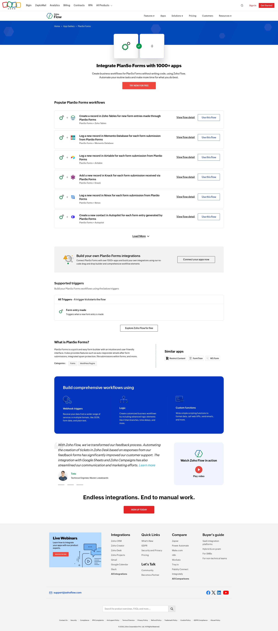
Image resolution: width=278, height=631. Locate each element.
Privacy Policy (143, 620)
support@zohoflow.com (68, 592)
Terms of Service (128, 620)
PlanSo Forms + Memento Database (96, 143)
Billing (66, 5)
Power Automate (180, 545)
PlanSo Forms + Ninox (89, 203)
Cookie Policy (185, 620)
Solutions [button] (176, 16)
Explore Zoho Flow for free (139, 328)
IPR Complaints (98, 620)
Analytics (55, 5)
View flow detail (186, 117)
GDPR (144, 545)
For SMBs (207, 553)
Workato (176, 560)
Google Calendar (119, 564)
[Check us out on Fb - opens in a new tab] (208, 593)
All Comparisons (180, 578)
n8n (174, 555)
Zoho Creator (117, 545)
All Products (102, 5)
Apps (163, 16)
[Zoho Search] (242, 5)
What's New (147, 541)
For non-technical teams (215, 558)
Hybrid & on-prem (212, 549)
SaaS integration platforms (211, 543)
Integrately (177, 574)
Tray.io (175, 564)
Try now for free (139, 85)
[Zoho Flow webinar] (75, 549)
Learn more (147, 465)
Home (57, 26)
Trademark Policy (170, 620)
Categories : (60, 363)
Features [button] (148, 16)
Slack (114, 569)
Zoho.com (11, 5)
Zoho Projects (118, 555)
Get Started (266, 5)
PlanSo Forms (84, 26)
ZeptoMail (40, 5)
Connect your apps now (196, 259)
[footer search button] (171, 609)
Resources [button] (224, 16)
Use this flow (209, 117)
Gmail (114, 560)
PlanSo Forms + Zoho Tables (92, 123)
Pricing (192, 16)
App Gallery (69, 26)
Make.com (177, 550)
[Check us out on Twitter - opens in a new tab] (214, 593)
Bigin (29, 5)
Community (147, 570)
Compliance (84, 620)
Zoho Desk (116, 550)
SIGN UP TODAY (139, 509)
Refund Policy (156, 620)
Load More (139, 236)
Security (74, 620)
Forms (72, 363)
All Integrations (119, 574)
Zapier (175, 541)
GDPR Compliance (200, 620)
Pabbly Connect (180, 569)
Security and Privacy (151, 550)
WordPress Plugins (87, 363)
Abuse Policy (215, 620)
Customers (207, 16)
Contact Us (63, 620)
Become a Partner (150, 575)
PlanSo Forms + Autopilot (91, 222)
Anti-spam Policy (113, 620)
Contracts (79, 5)
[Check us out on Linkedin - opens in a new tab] (219, 593)
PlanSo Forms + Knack (90, 183)
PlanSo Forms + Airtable (90, 163)
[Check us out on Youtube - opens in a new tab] (226, 593)
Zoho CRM (116, 541)
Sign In (252, 5)
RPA (90, 5)
